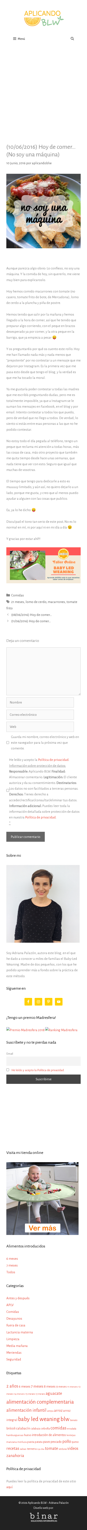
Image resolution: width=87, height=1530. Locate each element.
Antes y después (18, 1298)
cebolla (45, 1428)
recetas (12, 1448)
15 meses (30, 1394)
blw (64, 1419)
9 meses (61, 1386)
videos (72, 1448)
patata (38, 1441)
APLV (10, 1305)
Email (9, 1053)
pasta (30, 1441)
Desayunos (14, 1318)
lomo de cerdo (36, 602)
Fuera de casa (15, 1325)
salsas (23, 1449)
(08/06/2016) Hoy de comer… (31, 615)
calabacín (23, 1428)
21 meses (17, 602)
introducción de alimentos (49, 1435)
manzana (11, 1441)
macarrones (56, 602)
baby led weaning (39, 1419)
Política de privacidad (53, 760)
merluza (22, 1442)
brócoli (10, 1428)
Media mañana (17, 1346)
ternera (32, 1448)
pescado (56, 1441)
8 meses (50, 1386)
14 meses (19, 1394)
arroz (58, 1411)
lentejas (71, 1435)
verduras (63, 1449)
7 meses (12, 1265)
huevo (27, 1435)
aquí (9, 1487)
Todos (10, 1272)
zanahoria (15, 1455)
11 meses (72, 1386)
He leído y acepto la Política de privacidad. (37, 1070)
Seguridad (13, 1359)
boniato (73, 1420)
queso (75, 1441)
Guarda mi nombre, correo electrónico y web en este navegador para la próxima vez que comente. (45, 742)
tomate (51, 1448)
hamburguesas (14, 1435)
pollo (66, 1441)
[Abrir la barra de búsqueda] (72, 39)
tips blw (40, 1449)
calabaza (35, 1428)
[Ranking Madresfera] (61, 1030)
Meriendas (14, 1352)
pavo (46, 1442)
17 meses (40, 1394)
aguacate (54, 1393)
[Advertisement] (43, 91)
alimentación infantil (26, 1410)
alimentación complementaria (40, 1402)
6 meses (12, 1258)
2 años (12, 1386)
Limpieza (12, 1339)
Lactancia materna (19, 1332)
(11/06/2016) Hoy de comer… (31, 621)
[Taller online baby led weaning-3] (43, 582)
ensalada (71, 1428)
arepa (50, 1411)
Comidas (17, 595)
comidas (58, 1428)
